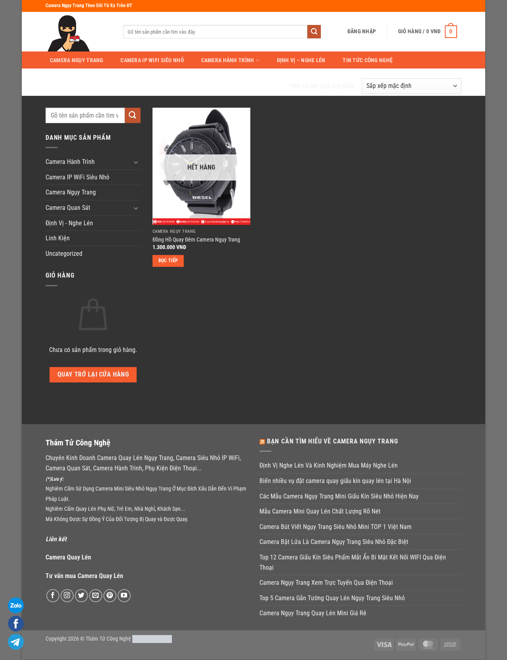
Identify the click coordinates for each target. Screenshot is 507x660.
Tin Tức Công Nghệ (368, 60)
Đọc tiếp (168, 260)
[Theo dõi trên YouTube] (124, 595)
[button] (361, 31)
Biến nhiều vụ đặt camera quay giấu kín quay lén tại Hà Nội (335, 481)
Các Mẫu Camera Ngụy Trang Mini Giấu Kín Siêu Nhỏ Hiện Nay (339, 496)
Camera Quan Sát (68, 207)
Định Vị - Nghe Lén (69, 223)
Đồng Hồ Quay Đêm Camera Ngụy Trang (196, 239)
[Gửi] (314, 31)
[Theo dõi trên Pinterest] (109, 595)
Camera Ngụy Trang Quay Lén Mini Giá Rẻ (312, 613)
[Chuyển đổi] (136, 162)
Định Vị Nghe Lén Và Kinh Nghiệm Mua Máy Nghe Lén (328, 465)
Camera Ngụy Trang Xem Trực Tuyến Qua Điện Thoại (326, 582)
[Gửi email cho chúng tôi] (95, 595)
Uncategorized (64, 253)
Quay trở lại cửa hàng (93, 374)
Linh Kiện (58, 238)
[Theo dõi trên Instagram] (67, 595)
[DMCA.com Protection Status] (152, 638)
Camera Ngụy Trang (76, 60)
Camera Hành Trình (227, 60)
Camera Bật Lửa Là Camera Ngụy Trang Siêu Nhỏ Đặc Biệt (333, 542)
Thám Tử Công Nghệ (108, 638)
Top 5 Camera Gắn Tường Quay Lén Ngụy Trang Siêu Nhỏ (332, 598)
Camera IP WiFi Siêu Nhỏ (152, 60)
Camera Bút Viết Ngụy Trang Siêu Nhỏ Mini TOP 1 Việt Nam (335, 527)
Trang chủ (63, 86)
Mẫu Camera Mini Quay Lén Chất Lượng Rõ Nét (320, 511)
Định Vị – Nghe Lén (301, 60)
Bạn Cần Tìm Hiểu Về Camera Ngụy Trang (332, 441)
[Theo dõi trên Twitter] (81, 595)
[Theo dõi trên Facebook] (52, 595)
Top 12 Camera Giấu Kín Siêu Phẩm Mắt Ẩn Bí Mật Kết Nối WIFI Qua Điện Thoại (352, 562)
